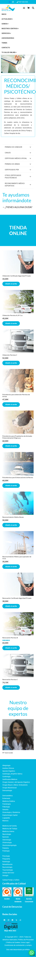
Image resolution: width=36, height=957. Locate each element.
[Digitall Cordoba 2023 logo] (11, 925)
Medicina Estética (8, 801)
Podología (6, 851)
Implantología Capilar (10, 815)
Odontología (6, 840)
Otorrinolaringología (9, 845)
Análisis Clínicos (8, 768)
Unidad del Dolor (8, 873)
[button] (24, 8)
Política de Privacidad (26, 940)
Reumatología (7, 867)
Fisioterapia (6, 804)
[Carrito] (28, 8)
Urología (5, 875)
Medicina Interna (8, 831)
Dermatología (7, 790)
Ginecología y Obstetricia (11, 812)
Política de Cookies (13, 942)
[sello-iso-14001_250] (17, 891)
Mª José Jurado (7, 753)
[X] (16, 920)
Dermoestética (7, 796)
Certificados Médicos (9, 779)
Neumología (6, 834)
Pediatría (5, 848)
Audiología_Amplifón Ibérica (12, 774)
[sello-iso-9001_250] (7, 891)
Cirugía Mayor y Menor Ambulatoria (15, 785)
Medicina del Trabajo (9, 829)
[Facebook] (9, 2)
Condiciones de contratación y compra (18, 945)
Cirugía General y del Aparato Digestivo (16, 782)
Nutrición (5, 837)
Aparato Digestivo (8, 771)
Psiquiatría (6, 859)
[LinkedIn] (12, 920)
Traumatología (7, 870)
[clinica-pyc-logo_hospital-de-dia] (8, 8)
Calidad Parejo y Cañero (10, 880)
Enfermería (6, 798)
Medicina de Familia (9, 826)
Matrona (5, 821)
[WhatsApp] (20, 920)
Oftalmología (7, 842)
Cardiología (6, 777)
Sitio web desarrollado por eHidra (18, 950)
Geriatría (5, 809)
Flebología (6, 807)
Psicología (6, 856)
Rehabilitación (7, 864)
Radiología (6, 862)
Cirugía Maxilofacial (9, 788)
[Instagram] (12, 2)
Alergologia (6, 765)
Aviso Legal (25, 942)
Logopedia (6, 818)
